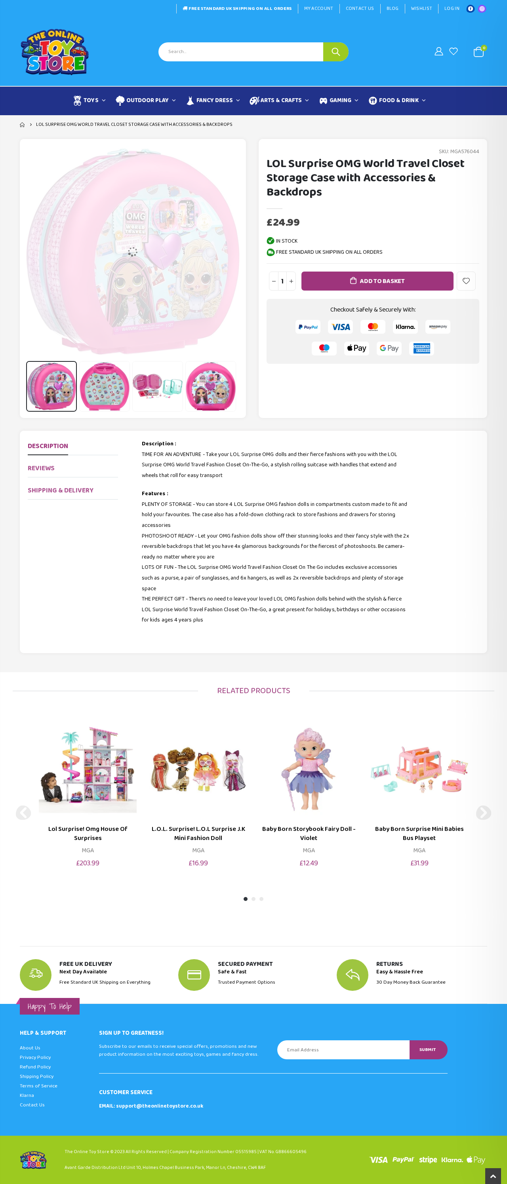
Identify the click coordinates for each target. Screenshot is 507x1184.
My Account (319, 8)
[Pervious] (23, 812)
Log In (451, 8)
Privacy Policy (35, 1057)
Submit (427, 1049)
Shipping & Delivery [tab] (60, 490)
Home (23, 124)
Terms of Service (38, 1086)
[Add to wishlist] (466, 281)
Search (336, 51)
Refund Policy (35, 1067)
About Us (30, 1048)
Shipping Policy (36, 1076)
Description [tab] (48, 446)
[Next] (483, 812)
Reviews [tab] (41, 468)
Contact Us (360, 8)
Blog (393, 8)
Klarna (27, 1095)
